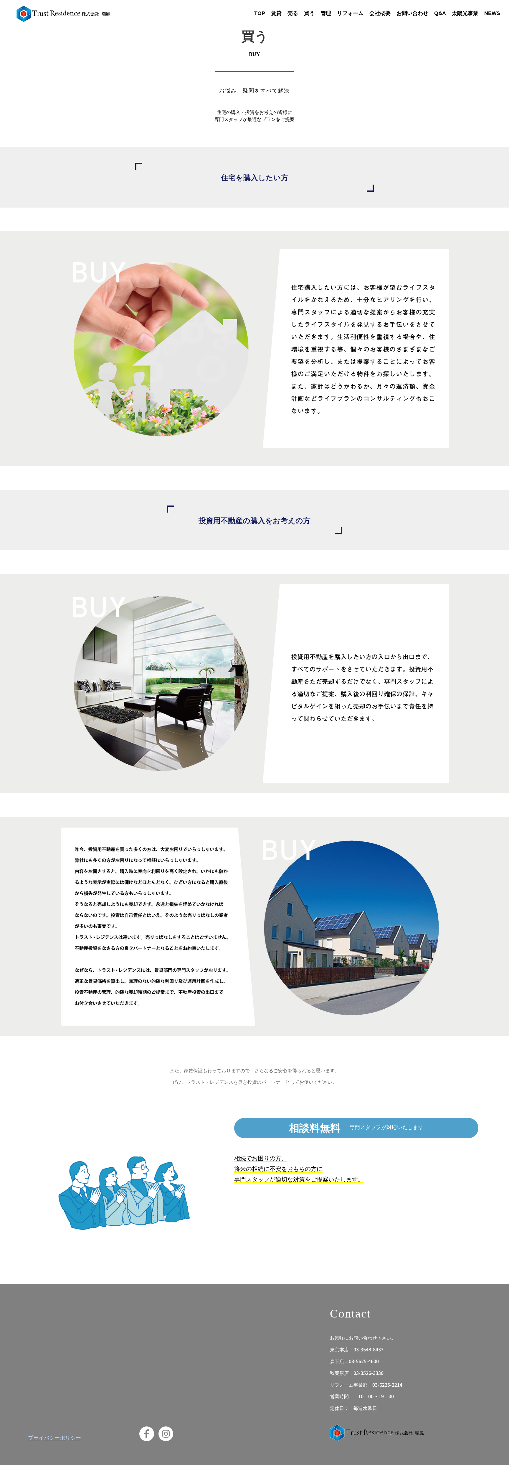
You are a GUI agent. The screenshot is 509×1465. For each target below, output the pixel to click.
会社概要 (380, 13)
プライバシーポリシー (54, 1437)
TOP (259, 13)
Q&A (440, 13)
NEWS (492, 13)
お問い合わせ (412, 13)
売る (292, 13)
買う (309, 13)
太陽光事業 (465, 13)
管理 (325, 13)
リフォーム (350, 13)
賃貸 (276, 13)
